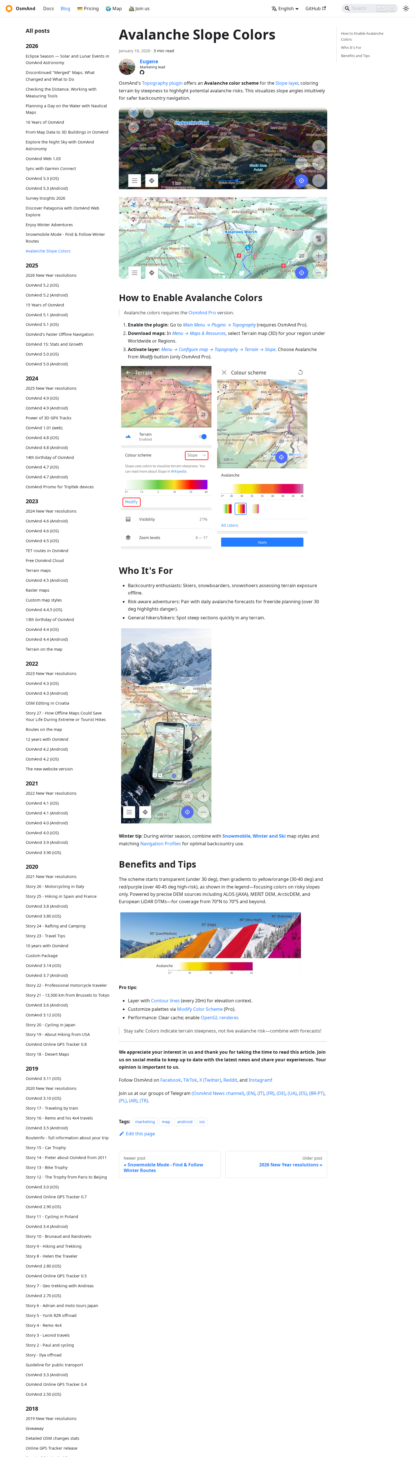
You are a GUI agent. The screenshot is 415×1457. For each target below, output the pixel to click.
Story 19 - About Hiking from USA (58, 1034)
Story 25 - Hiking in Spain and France (61, 896)
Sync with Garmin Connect (51, 168)
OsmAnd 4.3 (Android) (47, 693)
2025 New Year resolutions (51, 388)
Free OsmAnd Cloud (45, 560)
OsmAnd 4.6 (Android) (47, 521)
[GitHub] (142, 72)
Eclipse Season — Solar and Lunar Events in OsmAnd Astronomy (67, 59)
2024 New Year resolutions (51, 511)
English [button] (286, 8)
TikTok (190, 1080)
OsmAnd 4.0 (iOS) (42, 832)
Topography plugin (162, 83)
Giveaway (34, 1428)
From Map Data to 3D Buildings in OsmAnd (67, 132)
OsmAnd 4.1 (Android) (47, 813)
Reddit (230, 1080)
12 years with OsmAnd (47, 739)
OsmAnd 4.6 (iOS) (42, 530)
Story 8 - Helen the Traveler (52, 1256)
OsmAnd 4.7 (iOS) (42, 467)
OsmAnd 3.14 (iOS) (43, 965)
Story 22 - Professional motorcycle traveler (66, 985)
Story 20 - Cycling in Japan (50, 1024)
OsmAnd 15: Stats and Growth (54, 344)
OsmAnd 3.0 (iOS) (42, 1187)
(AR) (133, 1100)
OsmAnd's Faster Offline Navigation (60, 334)
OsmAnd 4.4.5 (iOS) (44, 610)
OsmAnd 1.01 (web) (44, 427)
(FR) (270, 1093)
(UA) (292, 1093)
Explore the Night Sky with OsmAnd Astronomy (60, 146)
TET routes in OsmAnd (47, 550)
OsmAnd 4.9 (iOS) (42, 398)
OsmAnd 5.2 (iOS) (42, 285)
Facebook (170, 1080)
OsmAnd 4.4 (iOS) (42, 629)
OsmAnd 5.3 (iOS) (42, 178)
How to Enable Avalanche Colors (362, 36)
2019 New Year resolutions (51, 1418)
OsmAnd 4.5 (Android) (47, 580)
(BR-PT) (316, 1093)
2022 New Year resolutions (51, 793)
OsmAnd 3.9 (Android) (47, 842)
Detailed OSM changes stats (52, 1438)
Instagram (260, 1080)
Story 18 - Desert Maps (47, 1054)
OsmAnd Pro (202, 313)
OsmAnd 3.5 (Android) (47, 1128)
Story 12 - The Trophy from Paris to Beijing (66, 1177)
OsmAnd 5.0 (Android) (47, 364)
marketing (145, 1121)
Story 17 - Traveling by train (52, 1108)
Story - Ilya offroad (44, 1355)
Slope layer (287, 83)
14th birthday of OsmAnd (50, 457)
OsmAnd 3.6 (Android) (47, 1005)
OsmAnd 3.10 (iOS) (43, 1098)
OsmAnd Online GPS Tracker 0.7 (56, 1196)
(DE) (281, 1093)
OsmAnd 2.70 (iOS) (43, 1295)
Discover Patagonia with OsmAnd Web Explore (62, 211)
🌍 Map (114, 8)
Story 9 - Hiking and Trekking (54, 1246)
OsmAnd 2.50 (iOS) (43, 1394)
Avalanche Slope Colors (48, 251)
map (166, 1121)
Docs (48, 8)
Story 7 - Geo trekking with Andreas (60, 1285)
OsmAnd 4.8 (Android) (47, 447)
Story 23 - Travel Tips (45, 935)
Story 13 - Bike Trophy (46, 1167)
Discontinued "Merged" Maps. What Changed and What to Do (60, 76)
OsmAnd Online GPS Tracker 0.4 (56, 1384)
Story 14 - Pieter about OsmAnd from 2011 (66, 1157)
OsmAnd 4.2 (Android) (47, 749)
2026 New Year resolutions (51, 275)
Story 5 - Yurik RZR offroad (51, 1315)
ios (202, 1121)
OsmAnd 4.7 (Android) (47, 477)
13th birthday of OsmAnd (50, 619)
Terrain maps (38, 570)
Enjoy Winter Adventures (49, 224)
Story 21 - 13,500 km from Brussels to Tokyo (68, 995)
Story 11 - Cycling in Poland (52, 1216)
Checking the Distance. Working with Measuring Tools (61, 92)
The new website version (49, 769)
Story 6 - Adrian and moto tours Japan (62, 1305)
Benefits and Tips (355, 55)
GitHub (313, 8)
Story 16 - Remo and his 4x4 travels (59, 1118)
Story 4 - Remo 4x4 (44, 1325)
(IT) (260, 1093)
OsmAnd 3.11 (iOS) (43, 1078)
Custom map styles (44, 600)
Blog (65, 8)
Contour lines (165, 1001)
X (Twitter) (210, 1080)
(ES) (303, 1093)
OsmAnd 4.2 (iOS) (42, 759)
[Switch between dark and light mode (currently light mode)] (405, 8)
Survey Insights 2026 (45, 198)
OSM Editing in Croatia (47, 703)
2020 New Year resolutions (51, 1088)
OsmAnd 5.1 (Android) (47, 314)
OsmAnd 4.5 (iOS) (42, 540)
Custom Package (42, 955)
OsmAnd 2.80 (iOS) (43, 1266)
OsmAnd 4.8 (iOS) (42, 437)
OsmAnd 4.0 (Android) (47, 823)
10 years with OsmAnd (47, 945)
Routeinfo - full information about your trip (67, 1137)
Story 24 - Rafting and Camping (56, 926)
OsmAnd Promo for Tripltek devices (60, 487)
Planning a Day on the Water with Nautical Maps (66, 109)
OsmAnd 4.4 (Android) (47, 639)
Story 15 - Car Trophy (46, 1147)
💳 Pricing (88, 8)
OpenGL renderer (219, 1017)
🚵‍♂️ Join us (139, 8)
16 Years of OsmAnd (45, 122)
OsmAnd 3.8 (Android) (47, 906)
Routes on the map (44, 729)
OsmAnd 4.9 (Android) (47, 408)
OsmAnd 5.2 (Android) (47, 295)
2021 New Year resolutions (51, 876)
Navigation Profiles (160, 843)
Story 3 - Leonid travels (48, 1335)
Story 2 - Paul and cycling (50, 1345)
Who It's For (351, 47)
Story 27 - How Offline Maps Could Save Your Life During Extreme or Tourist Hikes (66, 716)
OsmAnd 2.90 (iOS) (43, 1206)
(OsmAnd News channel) (218, 1093)
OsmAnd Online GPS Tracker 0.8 (56, 1044)
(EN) (250, 1093)
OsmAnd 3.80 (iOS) (43, 916)
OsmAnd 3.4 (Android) (47, 1226)
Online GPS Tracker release (51, 1448)
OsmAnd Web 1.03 (43, 158)
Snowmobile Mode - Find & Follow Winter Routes (65, 238)
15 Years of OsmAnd (45, 305)
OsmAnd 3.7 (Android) (47, 975)
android (185, 1121)
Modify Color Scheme (200, 1009)
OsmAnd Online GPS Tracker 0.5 (56, 1276)
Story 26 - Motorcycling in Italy (55, 886)
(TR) (144, 1100)
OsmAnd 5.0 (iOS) (42, 354)
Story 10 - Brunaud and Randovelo (58, 1236)
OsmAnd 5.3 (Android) (47, 188)
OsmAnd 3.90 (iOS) (43, 852)
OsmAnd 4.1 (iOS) (42, 803)
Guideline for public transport (54, 1364)
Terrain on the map (44, 649)
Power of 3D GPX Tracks (48, 418)
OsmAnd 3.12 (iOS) (43, 1015)
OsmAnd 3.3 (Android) (47, 1374)
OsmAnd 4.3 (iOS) (42, 683)
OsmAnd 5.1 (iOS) (42, 324)
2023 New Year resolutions (51, 673)
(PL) (123, 1100)
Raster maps (37, 590)
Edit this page (140, 1134)
